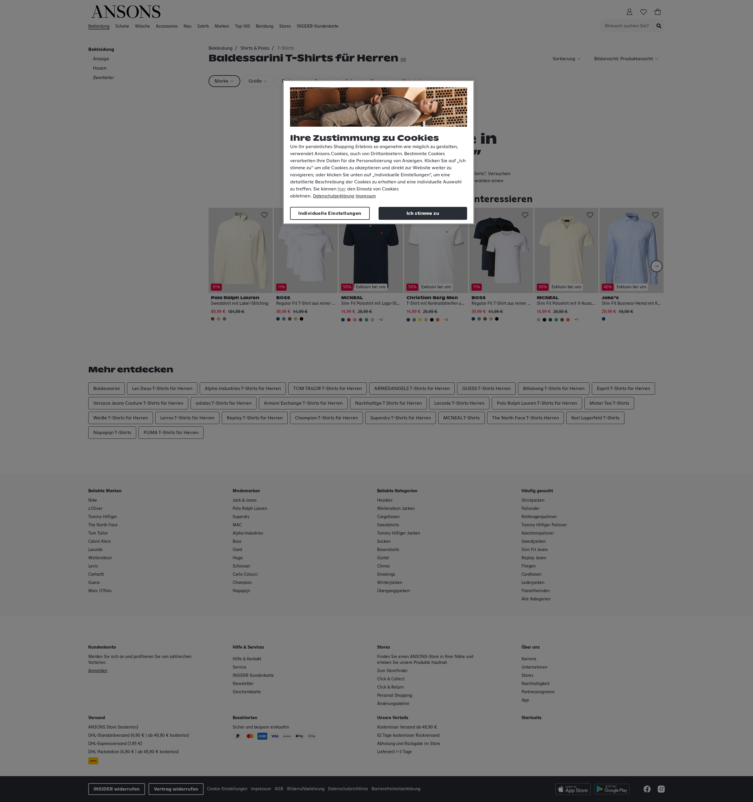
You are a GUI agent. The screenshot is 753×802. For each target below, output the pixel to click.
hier (342, 189)
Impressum (366, 196)
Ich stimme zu (423, 213)
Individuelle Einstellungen (329, 213)
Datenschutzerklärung (333, 196)
